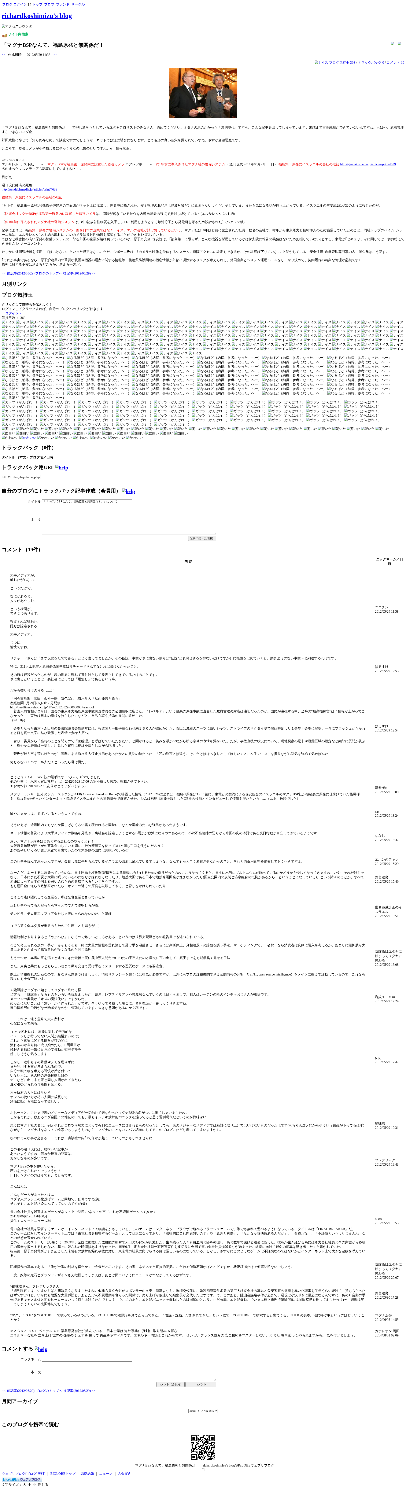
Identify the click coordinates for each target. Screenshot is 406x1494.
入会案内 (124, 1473)
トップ (37, 4)
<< (3, 54)
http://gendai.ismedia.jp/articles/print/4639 (368, 164)
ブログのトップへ (48, 273)
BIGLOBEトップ (62, 1473)
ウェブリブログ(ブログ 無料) (23, 1473)
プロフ (49, 4)
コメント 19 (395, 62)
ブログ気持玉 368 (341, 62)
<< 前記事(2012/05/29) (18, 273)
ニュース (106, 1473)
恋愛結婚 (87, 1473)
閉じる (43, 1484)
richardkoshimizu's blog (37, 15)
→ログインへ (12, 313)
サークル (78, 4)
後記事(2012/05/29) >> (79, 273)
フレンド (63, 4)
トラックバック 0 (371, 62)
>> (55, 54)
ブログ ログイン (14, 4)
